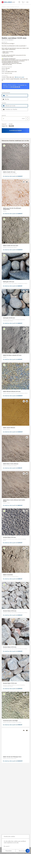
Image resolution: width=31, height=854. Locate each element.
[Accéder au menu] (27, 2)
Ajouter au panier (15, 130)
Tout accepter (22, 850)
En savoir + (7, 846)
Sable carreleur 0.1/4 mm (13, 6)
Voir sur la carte (20, 77)
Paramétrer (9, 850)
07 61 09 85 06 (15, 87)
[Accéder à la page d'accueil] (8, 2)
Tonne (23, 118)
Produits (4, 6)
